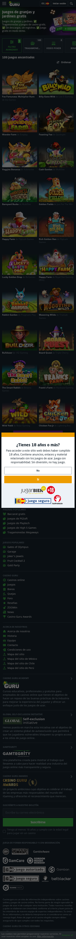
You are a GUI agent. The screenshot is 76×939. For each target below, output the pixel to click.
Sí (38, 479)
